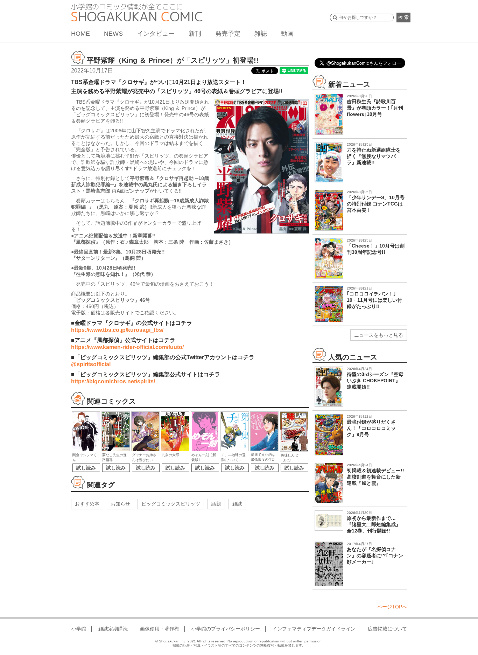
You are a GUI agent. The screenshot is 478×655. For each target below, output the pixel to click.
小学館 (78, 629)
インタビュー (156, 33)
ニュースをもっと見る (378, 335)
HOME (80, 33)
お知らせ (120, 504)
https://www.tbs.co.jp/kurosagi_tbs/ (117, 330)
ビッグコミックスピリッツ (170, 504)
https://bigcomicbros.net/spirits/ (113, 381)
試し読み (86, 468)
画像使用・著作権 (159, 629)
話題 (216, 504)
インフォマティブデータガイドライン (314, 629)
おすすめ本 (87, 504)
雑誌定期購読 (113, 629)
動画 (287, 33)
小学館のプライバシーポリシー (225, 629)
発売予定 (227, 33)
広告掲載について (387, 629)
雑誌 (260, 33)
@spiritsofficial (91, 364)
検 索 (403, 17)
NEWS (113, 33)
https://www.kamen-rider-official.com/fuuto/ (127, 347)
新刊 (195, 33)
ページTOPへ (392, 606)
